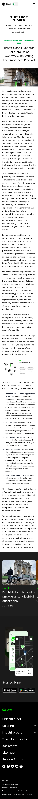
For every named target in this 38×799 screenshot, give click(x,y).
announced (18, 516)
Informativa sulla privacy (9, 787)
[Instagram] (21, 766)
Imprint (29, 794)
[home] (6, 4)
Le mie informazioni (19, 794)
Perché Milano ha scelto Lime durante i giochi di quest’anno (18, 596)
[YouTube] (16, 766)
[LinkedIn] (12, 766)
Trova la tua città (14, 739)
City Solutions (24, 29)
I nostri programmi (15, 732)
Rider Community (24, 25)
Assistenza (10, 746)
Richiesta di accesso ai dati (10, 791)
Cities (5, 588)
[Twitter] (3, 766)
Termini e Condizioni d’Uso (10, 784)
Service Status (12, 759)
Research (24, 791)
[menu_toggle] (34, 4)
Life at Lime (12, 29)
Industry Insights (19, 32)
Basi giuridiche (6, 794)
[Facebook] (8, 766)
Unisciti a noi (11, 719)
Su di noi (8, 726)
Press (12, 588)
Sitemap (8, 753)
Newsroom (11, 25)
